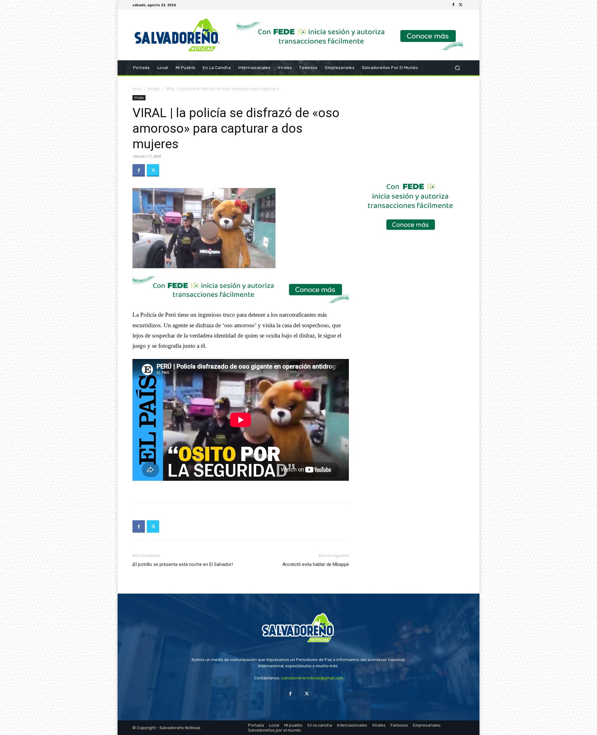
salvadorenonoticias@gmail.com (312, 678)
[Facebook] (453, 5)
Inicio (137, 88)
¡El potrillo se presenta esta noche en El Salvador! (182, 564)
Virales (154, 88)
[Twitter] (461, 5)
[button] (457, 68)
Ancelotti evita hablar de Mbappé (315, 564)
